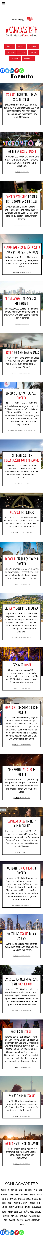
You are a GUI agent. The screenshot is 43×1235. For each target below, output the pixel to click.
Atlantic (11, 1190)
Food (36, 1190)
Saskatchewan (37, 1207)
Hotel (17, 1194)
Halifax (22, 52)
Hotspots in (21, 1031)
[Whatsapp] (21, 70)
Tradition (6, 1215)
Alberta (4, 1190)
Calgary (33, 52)
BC (16, 1190)
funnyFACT (5, 1194)
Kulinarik (33, 1194)
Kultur (40, 1194)
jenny (18, 123)
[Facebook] (2, 70)
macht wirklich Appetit (21, 1143)
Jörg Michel (16, 532)
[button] (4, 1230)
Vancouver (33, 46)
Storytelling (18, 1211)
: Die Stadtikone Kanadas (21, 352)
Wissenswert (36, 1220)
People (39, 1203)
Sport (4, 1211)
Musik (28, 1198)
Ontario (26, 1203)
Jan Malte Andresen (16, 430)
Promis (5, 1207)
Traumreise (15, 1215)
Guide (12, 1194)
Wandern (12, 1220)
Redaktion (18, 225)
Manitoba (13, 1198)
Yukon (22, 1224)
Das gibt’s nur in (21, 1096)
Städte (27, 1211)
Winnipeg (15, 58)
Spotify (11, 1211)
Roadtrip (27, 1207)
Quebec (12, 1207)
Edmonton (28, 58)
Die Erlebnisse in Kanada (21, 608)
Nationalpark (37, 1198)
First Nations (28, 1190)
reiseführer (19, 1207)
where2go (20, 1220)
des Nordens (21, 512)
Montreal (11, 52)
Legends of (22, 665)
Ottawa (20, 46)
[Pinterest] (16, 70)
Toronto (10, 46)
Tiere (32, 1211)
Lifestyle (5, 1198)
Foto (41, 1190)
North (10, 1203)
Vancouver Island (35, 1215)
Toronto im (21, 151)
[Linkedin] (12, 70)
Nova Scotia (18, 1203)
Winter (28, 1220)
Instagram (25, 1194)
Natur (4, 1203)
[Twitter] (7, 70)
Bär (21, 1190)
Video (5, 1220)
